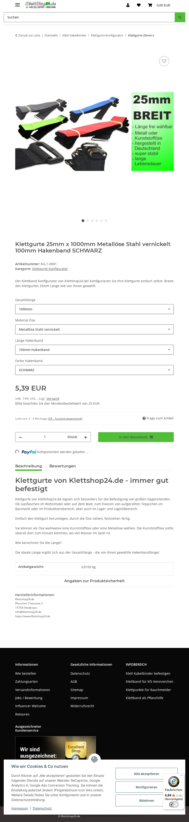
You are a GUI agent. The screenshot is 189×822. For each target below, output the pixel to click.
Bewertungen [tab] (62, 466)
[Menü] (181, 776)
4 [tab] (96, 220)
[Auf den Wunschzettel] (164, 61)
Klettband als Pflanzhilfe (144, 698)
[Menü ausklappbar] (17, 3)
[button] (128, 5)
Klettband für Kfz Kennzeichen (149, 681)
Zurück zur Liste (29, 35)
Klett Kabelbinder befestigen (148, 673)
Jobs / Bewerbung (28, 698)
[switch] (173, 804)
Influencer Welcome (30, 706)
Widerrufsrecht (82, 706)
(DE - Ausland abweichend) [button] (65, 419)
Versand (53, 398)
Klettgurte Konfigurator (50, 269)
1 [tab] (83, 220)
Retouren (22, 714)
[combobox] (94, 309)
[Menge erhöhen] (85, 437)
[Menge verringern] (20, 437)
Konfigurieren (146, 787)
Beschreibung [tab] (28, 466)
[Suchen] (180, 17)
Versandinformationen (32, 690)
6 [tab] (106, 220)
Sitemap (77, 690)
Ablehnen (146, 800)
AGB (74, 681)
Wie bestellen (25, 673)
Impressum (19, 808)
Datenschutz (42, 808)
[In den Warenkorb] (19, 49)
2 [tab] (87, 220)
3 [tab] (92, 220)
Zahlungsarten (26, 681)
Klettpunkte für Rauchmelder (148, 690)
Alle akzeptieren (146, 774)
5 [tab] (101, 220)
